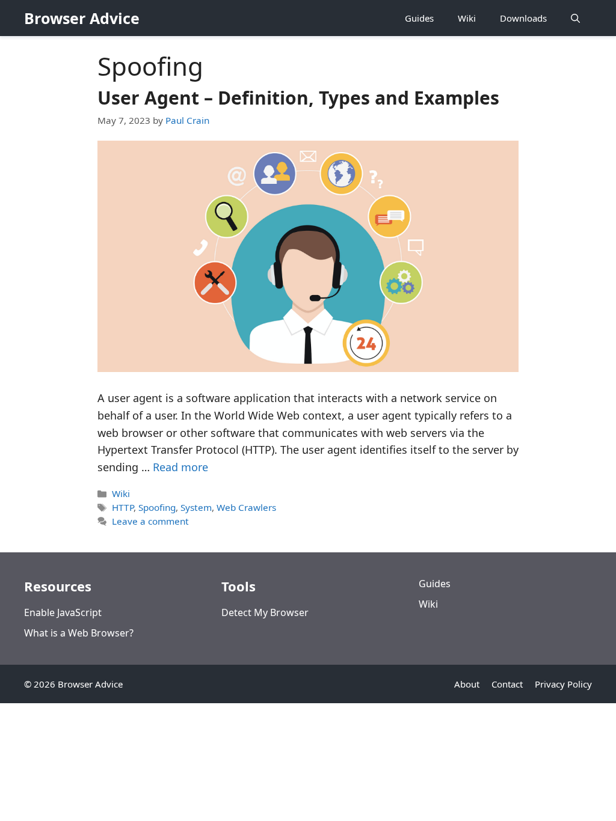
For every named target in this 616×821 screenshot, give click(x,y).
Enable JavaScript (63, 612)
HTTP (123, 507)
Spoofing (157, 507)
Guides (419, 18)
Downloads (523, 18)
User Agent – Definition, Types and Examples (298, 97)
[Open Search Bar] (575, 18)
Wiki (467, 18)
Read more (180, 467)
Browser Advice (82, 18)
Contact (507, 684)
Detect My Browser (265, 612)
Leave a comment (150, 521)
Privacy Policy (563, 684)
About (466, 684)
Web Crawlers (246, 507)
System (196, 507)
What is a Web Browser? (79, 632)
